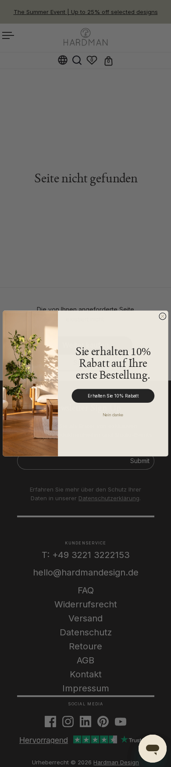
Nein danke (113, 415)
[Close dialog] (162, 316)
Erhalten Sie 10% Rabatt (113, 396)
